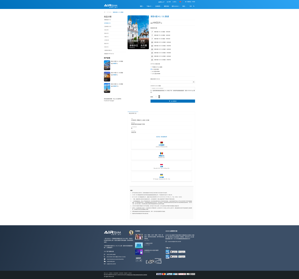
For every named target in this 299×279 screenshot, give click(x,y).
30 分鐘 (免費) (155, 69)
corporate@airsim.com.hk (174, 241)
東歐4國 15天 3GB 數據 (162, 56)
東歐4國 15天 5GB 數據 (162, 59)
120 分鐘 (156, 73)
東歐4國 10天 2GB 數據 (162, 42)
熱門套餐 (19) (107, 23)
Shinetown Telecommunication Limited (137, 274)
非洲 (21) (106, 47)
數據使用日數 (154, 28)
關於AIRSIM (106, 273)
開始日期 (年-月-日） (156, 79)
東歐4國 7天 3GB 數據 (162, 38)
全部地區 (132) (107, 26)
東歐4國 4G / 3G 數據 (118, 12)
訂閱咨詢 (130, 273)
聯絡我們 (125, 273)
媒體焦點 (110, 273)
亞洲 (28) (106, 29)
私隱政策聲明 (116, 273)
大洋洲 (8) (106, 40)
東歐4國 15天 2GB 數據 (162, 52)
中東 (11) (106, 36)
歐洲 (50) (106, 43)
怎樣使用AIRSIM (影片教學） (151, 250)
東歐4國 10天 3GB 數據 (162, 45)
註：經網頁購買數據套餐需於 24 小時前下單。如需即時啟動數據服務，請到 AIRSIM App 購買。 (173, 91)
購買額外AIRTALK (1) (109, 53)
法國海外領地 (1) (108, 50)
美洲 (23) (106, 33)
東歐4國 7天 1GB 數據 (162, 31)
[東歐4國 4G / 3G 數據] (138, 32)
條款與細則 (121, 273)
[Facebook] (137, 260)
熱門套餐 (109, 12)
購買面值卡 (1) (107, 19)
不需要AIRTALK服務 (157, 67)
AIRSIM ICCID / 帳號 (156, 85)
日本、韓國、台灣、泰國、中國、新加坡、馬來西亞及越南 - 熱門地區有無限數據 (154, 236)
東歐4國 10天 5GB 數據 (162, 49)
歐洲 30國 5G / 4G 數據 (117, 61)
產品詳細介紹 (132, 113)
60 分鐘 (155, 71)
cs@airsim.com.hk (111, 263)
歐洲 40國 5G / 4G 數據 (117, 84)
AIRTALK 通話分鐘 (155, 63)
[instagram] (140, 260)
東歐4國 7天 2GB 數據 (162, 35)
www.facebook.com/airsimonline (115, 259)
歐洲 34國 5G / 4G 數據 (117, 72)
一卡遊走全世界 (148, 243)
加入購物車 (174, 101)
